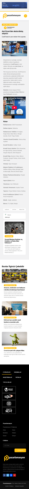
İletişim (14, 435)
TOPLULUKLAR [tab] (7, 382)
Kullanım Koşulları (19, 486)
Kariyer (4, 435)
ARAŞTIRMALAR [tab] (7, 377)
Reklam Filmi (21, 209)
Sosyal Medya (9, 236)
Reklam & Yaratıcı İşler (10, 24)
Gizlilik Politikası (9, 486)
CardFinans (7, 209)
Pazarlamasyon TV (7, 427)
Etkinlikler (5, 433)
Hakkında (14, 427)
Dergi (4, 430)
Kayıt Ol (21, 450)
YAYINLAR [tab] (18, 377)
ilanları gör (7, 217)
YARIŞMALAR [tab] (17, 372)
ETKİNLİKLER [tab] (6, 372)
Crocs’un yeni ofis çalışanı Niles (14, 350)
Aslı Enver (14, 209)
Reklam (14, 433)
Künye (13, 430)
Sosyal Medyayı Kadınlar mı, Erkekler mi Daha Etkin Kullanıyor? (14, 241)
